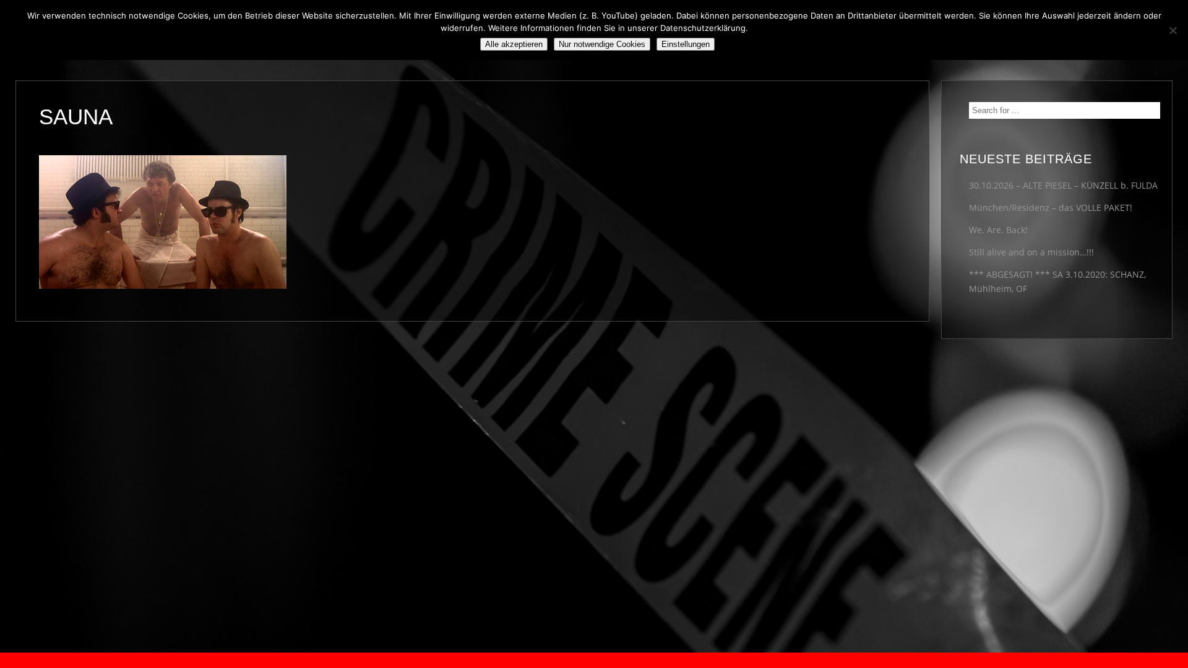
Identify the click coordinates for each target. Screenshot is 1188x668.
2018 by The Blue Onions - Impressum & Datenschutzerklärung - (594, 660)
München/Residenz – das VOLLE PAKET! (1050, 207)
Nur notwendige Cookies (602, 44)
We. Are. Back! (998, 230)
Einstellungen (685, 44)
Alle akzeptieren (514, 44)
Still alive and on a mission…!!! (1031, 252)
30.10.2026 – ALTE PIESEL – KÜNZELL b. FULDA (1063, 185)
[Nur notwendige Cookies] (1172, 30)
